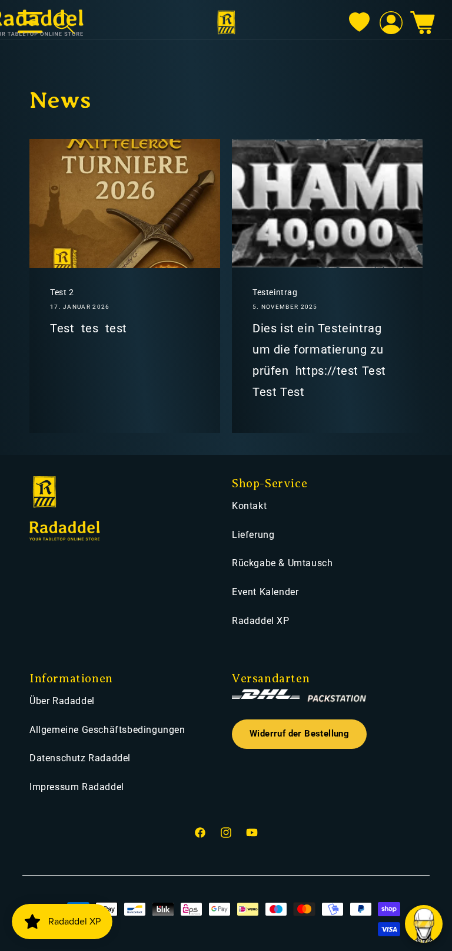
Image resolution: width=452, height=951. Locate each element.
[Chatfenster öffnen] (424, 924)
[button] (423, 23)
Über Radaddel (62, 700)
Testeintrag (275, 292)
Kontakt (249, 505)
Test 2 (62, 292)
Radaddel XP (261, 620)
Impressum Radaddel (76, 786)
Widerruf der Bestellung (299, 734)
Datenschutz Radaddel (80, 758)
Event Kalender (265, 591)
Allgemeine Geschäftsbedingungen (107, 729)
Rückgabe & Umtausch (282, 563)
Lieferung (253, 534)
